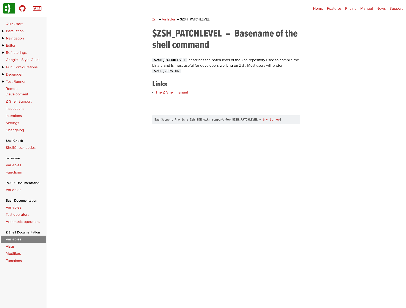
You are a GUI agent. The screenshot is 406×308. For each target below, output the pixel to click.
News (381, 8)
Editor (10, 45)
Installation (15, 31)
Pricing (351, 8)
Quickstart (14, 24)
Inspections (15, 108)
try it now (271, 119)
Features (334, 8)
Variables (169, 19)
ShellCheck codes (21, 147)
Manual (366, 8)
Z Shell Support (19, 101)
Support (396, 8)
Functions (14, 172)
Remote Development (17, 91)
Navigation (15, 38)
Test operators (17, 214)
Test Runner (16, 81)
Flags (10, 246)
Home (318, 8)
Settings (12, 123)
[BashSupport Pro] (9, 8)
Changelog (15, 130)
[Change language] (37, 8)
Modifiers (13, 253)
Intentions (14, 115)
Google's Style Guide (23, 59)
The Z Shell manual (171, 92)
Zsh (155, 19)
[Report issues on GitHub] (22, 8)
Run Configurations (22, 67)
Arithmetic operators (23, 221)
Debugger (14, 74)
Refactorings (16, 52)
